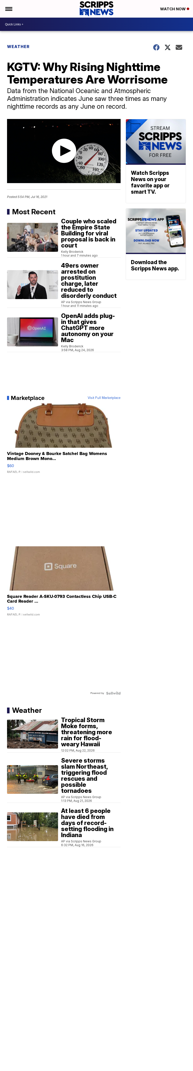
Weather (18, 46)
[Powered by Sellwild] (113, 693)
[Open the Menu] (8, 9)
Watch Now (173, 9)
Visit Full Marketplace (104, 398)
